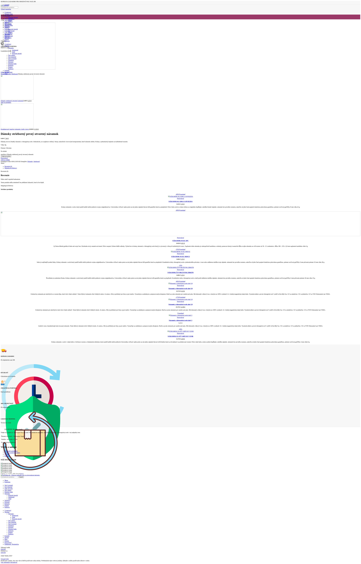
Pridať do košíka (6, 156)
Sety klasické (12, 522)
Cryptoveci (8, 12)
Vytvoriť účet (5, 559)
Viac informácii (5, 562)
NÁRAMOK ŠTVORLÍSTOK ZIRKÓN (181, 272)
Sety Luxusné (12, 524)
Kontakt (7, 456)
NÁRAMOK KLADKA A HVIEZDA (181, 201)
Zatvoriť (3, 549)
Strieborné (15, 74)
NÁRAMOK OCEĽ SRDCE (180, 256)
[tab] (182, 166)
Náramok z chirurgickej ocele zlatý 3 (180, 320)
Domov (3, 74)
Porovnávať (8, 542)
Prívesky (10, 527)
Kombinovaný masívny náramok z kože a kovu (15, 129)
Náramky (9, 74)
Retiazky (11, 531)
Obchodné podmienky (11, 451)
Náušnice (11, 525)
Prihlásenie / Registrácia (12, 544)
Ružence (10, 534)
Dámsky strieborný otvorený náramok (12, 101)
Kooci (22, 473)
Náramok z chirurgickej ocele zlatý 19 (180, 304)
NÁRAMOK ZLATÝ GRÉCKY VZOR (180, 336)
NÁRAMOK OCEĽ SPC (180, 240)
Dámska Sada (9, 14)
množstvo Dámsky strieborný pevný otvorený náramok (17, 154)
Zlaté (9, 499)
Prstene (10, 532)
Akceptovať (13, 562)
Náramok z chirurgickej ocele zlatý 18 (180, 288)
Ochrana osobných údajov (12, 453)
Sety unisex (11, 520)
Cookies (7, 454)
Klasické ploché (13, 17)
